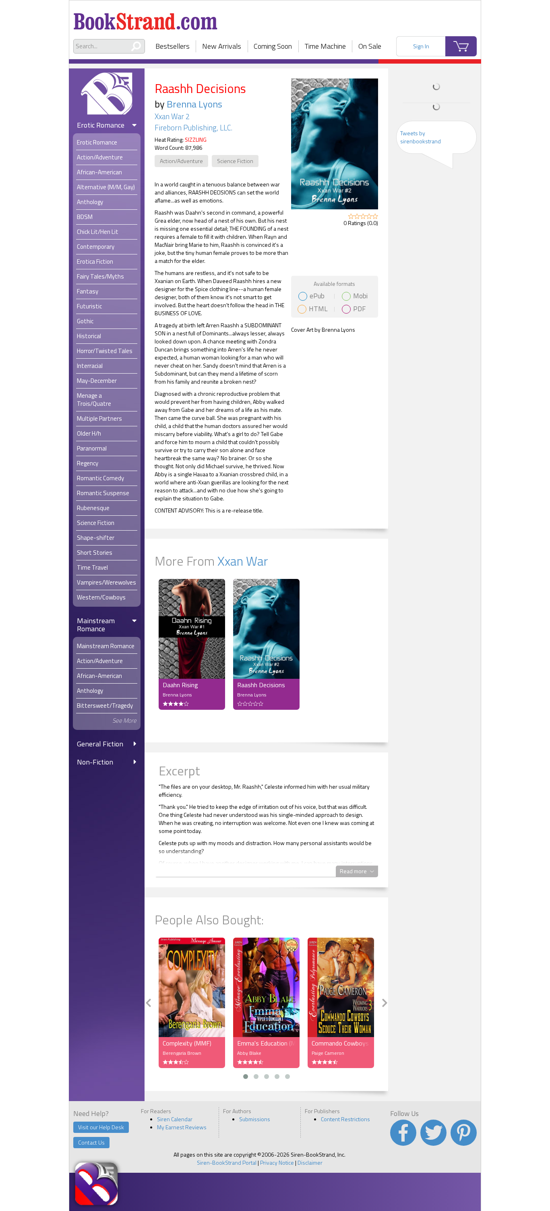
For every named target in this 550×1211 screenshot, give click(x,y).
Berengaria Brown (182, 1053)
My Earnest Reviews (182, 1127)
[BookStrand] (145, 18)
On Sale (369, 46)
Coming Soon (273, 46)
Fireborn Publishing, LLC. (193, 127)
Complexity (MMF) (187, 1043)
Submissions (254, 1119)
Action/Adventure (181, 161)
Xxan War (242, 560)
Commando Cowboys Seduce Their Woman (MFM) (341, 1043)
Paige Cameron (328, 1053)
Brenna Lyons (194, 104)
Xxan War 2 (172, 116)
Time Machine (325, 46)
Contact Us (91, 1142)
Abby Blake (249, 1053)
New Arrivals (221, 46)
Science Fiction (235, 161)
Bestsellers (172, 46)
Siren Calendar (174, 1119)
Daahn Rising (180, 685)
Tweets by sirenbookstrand (420, 137)
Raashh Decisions (261, 685)
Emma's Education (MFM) (266, 1043)
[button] (245, 1076)
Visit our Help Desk (101, 1127)
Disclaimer (310, 1162)
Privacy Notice (277, 1162)
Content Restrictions (345, 1119)
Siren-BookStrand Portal (226, 1162)
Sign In (421, 46)
